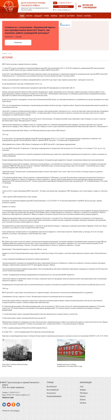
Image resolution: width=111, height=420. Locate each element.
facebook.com (13, 405)
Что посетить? (51, 393)
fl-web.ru (16, 411)
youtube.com (9, 405)
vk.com (4, 405)
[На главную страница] (9, 12)
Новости (62, 16)
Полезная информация (54, 396)
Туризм (46, 16)
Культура (29, 16)
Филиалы (54, 16)
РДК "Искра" (71, 16)
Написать (18, 42)
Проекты (80, 16)
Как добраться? (52, 386)
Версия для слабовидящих (90, 6)
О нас (22, 16)
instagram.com (18, 405)
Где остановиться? (53, 390)
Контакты (87, 16)
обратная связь (63, 7)
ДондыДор (38, 16)
